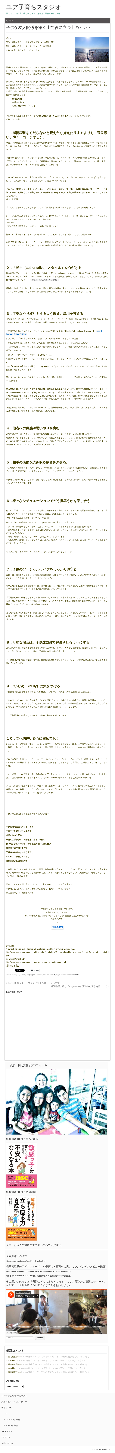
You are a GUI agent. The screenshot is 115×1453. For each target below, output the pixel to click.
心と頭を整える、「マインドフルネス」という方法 (33, 983)
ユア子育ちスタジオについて (14, 1396)
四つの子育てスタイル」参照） (45, 280)
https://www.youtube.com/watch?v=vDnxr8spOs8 (26, 1261)
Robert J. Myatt (20, 334)
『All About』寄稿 (10, 1419)
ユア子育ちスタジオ (33, 7)
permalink (75, 975)
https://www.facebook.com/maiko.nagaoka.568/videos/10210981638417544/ (38, 1271)
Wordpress (106, 1450)
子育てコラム (7, 1408)
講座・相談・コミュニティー (14, 1402)
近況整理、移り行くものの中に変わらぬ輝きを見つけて (80, 986)
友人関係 (9, 21)
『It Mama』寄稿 (9, 1425)
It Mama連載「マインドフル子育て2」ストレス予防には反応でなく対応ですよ (55, 1357)
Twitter (5, 1437)
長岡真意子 (31, 975)
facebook (6, 1431)
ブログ (4, 1413)
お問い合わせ (7, 1443)
